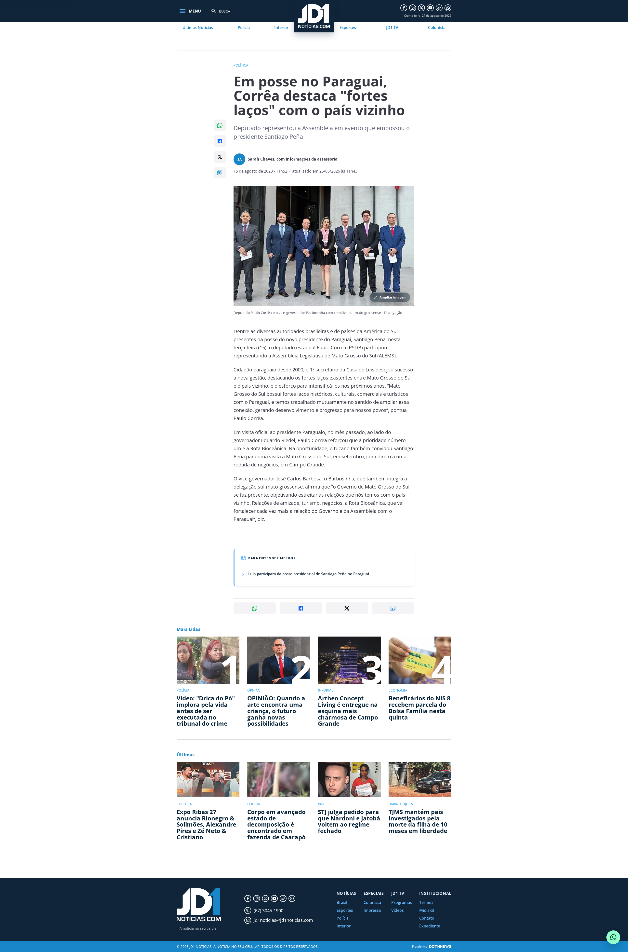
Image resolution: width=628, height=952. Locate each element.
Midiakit (426, 910)
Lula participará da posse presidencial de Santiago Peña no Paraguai (308, 573)
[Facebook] (403, 7)
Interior (281, 27)
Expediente (429, 926)
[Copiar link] (220, 172)
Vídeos (397, 910)
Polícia (244, 27)
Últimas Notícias (198, 27)
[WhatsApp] (448, 7)
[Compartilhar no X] (220, 157)
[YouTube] (430, 7)
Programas (401, 902)
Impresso (372, 910)
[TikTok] (439, 7)
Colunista (436, 27)
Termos (426, 902)
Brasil (342, 902)
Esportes (348, 27)
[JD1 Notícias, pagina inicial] (199, 904)
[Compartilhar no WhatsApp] (220, 125)
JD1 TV (392, 27)
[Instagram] (412, 7)
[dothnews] (440, 946)
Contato (426, 918)
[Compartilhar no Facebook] (220, 141)
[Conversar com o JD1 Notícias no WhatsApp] (613, 937)
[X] (421, 7)
